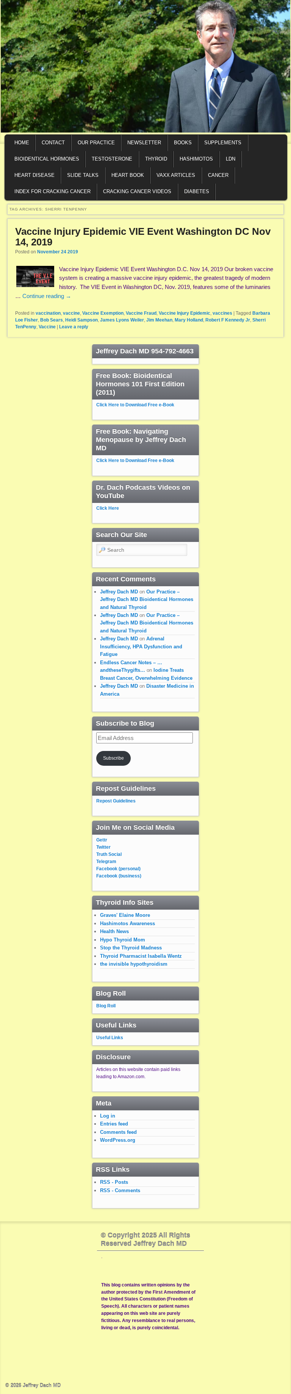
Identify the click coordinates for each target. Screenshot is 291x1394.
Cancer (218, 175)
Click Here (107, 508)
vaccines (222, 313)
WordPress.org (117, 1140)
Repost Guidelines (116, 801)
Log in (107, 1116)
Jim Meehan (159, 320)
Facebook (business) (118, 876)
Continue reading (46, 296)
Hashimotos (196, 159)
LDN (230, 159)
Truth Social (109, 854)
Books (183, 142)
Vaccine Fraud (141, 313)
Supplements (222, 142)
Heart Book (127, 175)
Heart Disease (34, 175)
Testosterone (112, 159)
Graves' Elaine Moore (125, 915)
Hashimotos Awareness (127, 923)
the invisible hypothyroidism (133, 964)
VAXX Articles (175, 175)
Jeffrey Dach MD (119, 592)
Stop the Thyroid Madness (131, 948)
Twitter (103, 847)
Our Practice (96, 142)
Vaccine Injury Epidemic (184, 313)
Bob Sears (51, 320)
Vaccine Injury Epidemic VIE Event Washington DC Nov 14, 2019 (143, 237)
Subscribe (113, 758)
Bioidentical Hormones (46, 159)
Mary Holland (189, 320)
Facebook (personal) (118, 868)
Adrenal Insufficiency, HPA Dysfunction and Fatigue (141, 646)
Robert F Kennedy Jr (227, 320)
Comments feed (118, 1132)
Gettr (101, 840)
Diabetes (196, 191)
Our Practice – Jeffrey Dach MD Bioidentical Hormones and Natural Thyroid (146, 599)
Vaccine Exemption (103, 313)
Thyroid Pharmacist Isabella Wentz (141, 956)
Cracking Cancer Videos (137, 191)
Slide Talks (83, 175)
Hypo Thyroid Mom (122, 940)
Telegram (106, 861)
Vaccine (47, 326)
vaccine (71, 313)
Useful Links (109, 1037)
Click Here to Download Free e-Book (135, 404)
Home (21, 142)
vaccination (48, 313)
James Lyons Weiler (122, 320)
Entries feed (114, 1124)
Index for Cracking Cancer (52, 191)
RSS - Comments (120, 1190)
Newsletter (144, 142)
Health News (114, 931)
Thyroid (156, 159)
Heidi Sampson (81, 320)
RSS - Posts (114, 1182)
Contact (53, 142)
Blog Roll (106, 1005)
